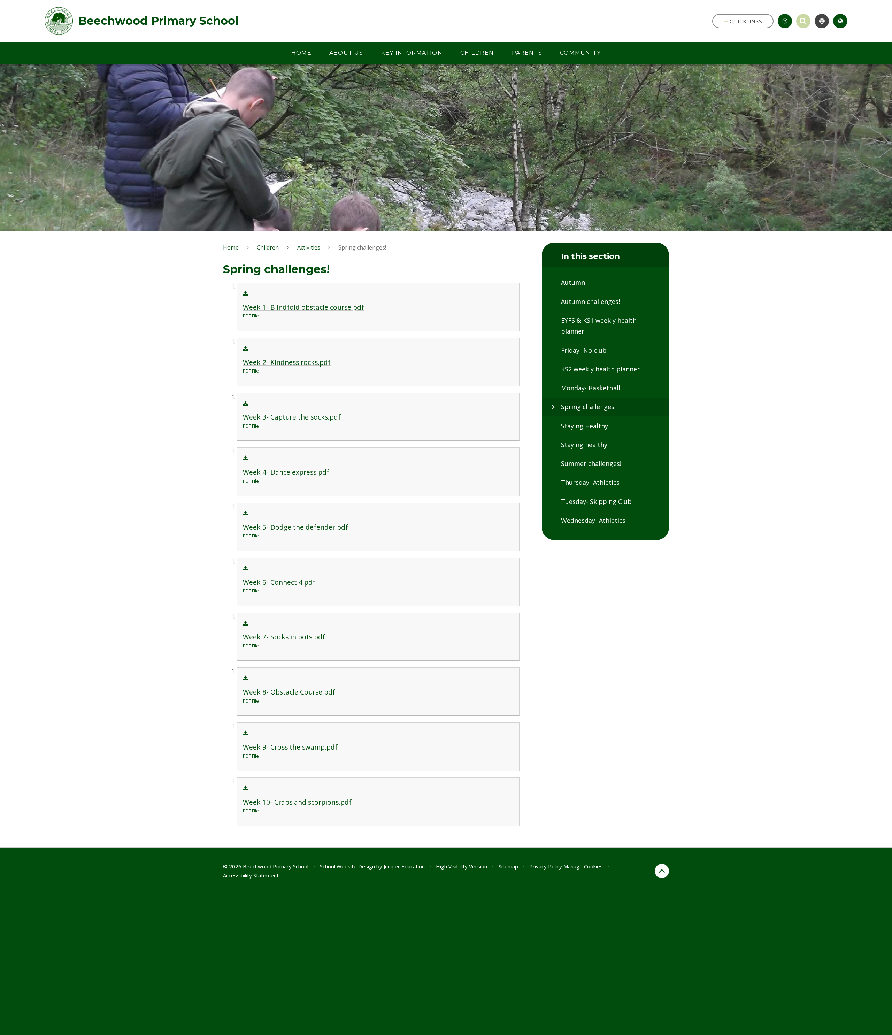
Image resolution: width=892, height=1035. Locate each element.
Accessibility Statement (251, 875)
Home (231, 247)
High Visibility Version (461, 866)
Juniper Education (404, 866)
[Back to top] (662, 871)
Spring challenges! (362, 247)
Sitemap (508, 866)
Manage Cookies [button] (583, 866)
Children (268, 247)
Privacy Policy (545, 866)
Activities (308, 247)
